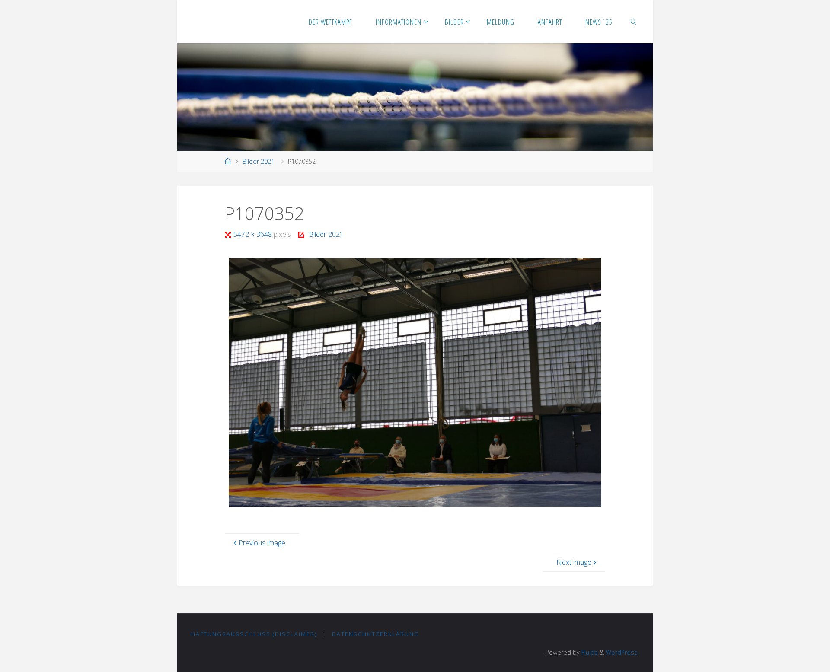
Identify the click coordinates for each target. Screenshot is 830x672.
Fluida (589, 652)
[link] (633, 21)
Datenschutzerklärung (375, 634)
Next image (573, 562)
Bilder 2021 (259, 161)
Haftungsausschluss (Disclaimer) (254, 634)
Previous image (262, 543)
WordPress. (622, 652)
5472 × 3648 (253, 234)
